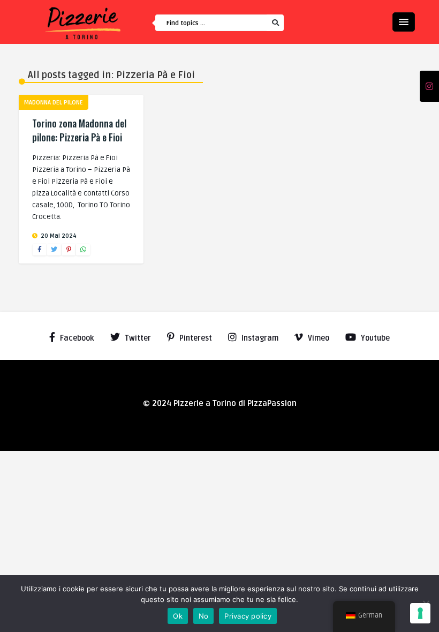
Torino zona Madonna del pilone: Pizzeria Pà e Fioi (79, 130)
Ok (178, 616)
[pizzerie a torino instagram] (429, 86)
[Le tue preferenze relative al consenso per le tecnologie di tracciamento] (420, 613)
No (204, 616)
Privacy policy (247, 616)
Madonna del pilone (53, 102)
